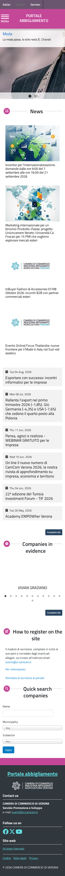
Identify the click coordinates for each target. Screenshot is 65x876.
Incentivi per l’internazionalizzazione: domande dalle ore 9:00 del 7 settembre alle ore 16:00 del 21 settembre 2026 (30, 170)
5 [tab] (27, 596)
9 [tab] (49, 596)
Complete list (53, 532)
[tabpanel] (32, 63)
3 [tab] (16, 596)
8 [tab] (43, 596)
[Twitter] (12, 832)
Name (6, 706)
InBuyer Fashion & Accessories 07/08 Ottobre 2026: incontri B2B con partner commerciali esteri (32, 293)
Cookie (7, 858)
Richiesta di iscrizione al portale (24, 678)
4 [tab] (21, 596)
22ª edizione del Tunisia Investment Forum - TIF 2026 (29, 496)
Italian (6, 4)
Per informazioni (15, 669)
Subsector (9, 735)
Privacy (33, 858)
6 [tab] (32, 596)
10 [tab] (54, 596)
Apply (8, 750)
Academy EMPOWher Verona (28, 516)
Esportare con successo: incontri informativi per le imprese (31, 380)
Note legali (20, 858)
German (35, 4)
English (20, 4)
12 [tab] (32, 601)
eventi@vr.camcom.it (18, 662)
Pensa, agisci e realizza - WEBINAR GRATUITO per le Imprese (27, 440)
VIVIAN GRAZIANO (32, 587)
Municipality (10, 722)
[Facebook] (5, 832)
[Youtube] (19, 832)
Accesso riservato (13, 848)
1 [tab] (30, 96)
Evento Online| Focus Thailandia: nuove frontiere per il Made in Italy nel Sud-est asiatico (32, 349)
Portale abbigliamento (34, 18)
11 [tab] (59, 596)
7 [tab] (38, 596)
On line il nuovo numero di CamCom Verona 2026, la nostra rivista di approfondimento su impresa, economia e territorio (31, 469)
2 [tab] (35, 96)
